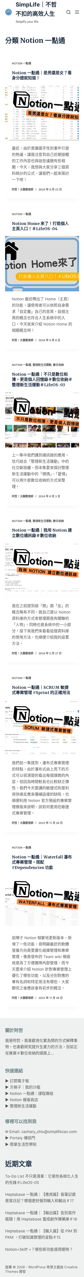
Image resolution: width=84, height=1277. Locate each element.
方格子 (15, 1087)
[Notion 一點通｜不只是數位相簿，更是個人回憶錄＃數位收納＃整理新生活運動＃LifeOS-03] (42, 419)
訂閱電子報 (19, 1081)
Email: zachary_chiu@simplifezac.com (43, 1131)
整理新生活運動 (42, 365)
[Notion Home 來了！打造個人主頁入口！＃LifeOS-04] (42, 264)
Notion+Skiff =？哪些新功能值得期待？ (39, 1249)
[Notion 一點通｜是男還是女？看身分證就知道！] (42, 113)
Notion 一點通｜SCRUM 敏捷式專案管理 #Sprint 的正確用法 (41, 690)
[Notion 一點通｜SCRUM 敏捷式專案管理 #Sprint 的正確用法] (42, 727)
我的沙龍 (32, 1087)
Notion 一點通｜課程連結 (31, 1093)
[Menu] (77, 12)
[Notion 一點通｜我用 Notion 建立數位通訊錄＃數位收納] (42, 570)
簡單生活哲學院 (23, 1144)
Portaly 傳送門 (22, 1138)
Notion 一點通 (21, 63)
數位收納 (58, 365)
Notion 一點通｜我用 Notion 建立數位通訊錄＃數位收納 (42, 533)
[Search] (69, 12)
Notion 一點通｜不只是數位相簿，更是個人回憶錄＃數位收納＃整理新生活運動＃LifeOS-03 (42, 379)
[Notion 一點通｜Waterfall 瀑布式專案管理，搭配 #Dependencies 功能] (42, 902)
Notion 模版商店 (24, 1100)
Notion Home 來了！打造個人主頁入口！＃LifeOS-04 (40, 226)
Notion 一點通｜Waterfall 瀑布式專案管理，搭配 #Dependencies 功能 (42, 862)
